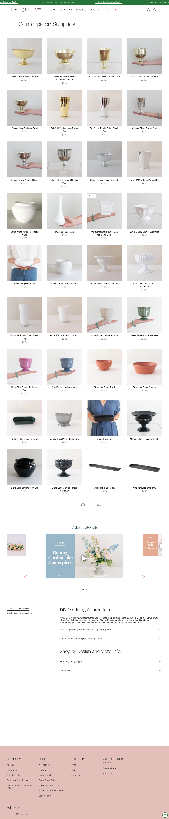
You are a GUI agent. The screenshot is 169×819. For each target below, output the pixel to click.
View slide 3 (85, 589)
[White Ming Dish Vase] (24, 263)
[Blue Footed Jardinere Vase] (64, 367)
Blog (73, 770)
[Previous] (29, 576)
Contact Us (65, 670)
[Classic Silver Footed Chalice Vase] (64, 159)
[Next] (139, 576)
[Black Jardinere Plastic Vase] (24, 467)
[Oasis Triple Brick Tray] (104, 467)
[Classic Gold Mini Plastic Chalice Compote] (64, 56)
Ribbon (42, 770)
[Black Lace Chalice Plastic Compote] (64, 467)
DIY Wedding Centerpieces (18, 608)
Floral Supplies (46, 775)
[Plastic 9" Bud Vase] (64, 211)
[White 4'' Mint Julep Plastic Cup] (64, 315)
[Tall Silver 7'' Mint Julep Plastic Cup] (104, 108)
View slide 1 (80, 589)
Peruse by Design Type (71, 661)
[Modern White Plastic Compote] (104, 263)
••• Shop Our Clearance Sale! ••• (108, 2)
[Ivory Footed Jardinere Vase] (104, 315)
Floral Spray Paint (47, 780)
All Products (45, 765)
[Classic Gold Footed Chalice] (144, 56)
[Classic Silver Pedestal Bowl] (24, 159)
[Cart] (161, 10)
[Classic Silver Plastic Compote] (104, 159)
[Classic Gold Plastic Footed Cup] (104, 56)
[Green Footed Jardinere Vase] (144, 315)
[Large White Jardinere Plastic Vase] (24, 211)
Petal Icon (107, 773)
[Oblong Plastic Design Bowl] (24, 418)
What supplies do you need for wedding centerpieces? (86, 629)
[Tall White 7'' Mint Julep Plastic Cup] (24, 315)
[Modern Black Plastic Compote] (144, 418)
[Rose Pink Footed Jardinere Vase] (24, 367)
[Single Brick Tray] (104, 418)
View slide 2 (83, 589)
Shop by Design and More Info (19, 613)
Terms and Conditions (17, 780)
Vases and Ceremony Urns (51, 790)
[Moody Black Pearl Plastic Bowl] (64, 418)
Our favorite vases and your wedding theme (81, 638)
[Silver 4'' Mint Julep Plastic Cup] (144, 159)
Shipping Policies (15, 775)
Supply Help (76, 775)
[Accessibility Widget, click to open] (165, 815)
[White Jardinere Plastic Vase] (64, 263)
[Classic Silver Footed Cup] (144, 108)
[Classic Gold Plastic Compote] (24, 56)
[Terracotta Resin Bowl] (104, 367)
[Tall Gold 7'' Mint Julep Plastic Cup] (64, 108)
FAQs (73, 765)
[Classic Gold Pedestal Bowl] (24, 108)
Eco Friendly (45, 796)
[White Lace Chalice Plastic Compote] (144, 263)
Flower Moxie (109, 768)
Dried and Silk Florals (49, 785)
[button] (53, 10)
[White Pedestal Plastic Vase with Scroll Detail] (104, 211)
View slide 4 (88, 589)
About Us (11, 765)
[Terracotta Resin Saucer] (144, 367)
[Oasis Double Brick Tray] (144, 467)
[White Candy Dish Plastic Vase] (144, 211)
